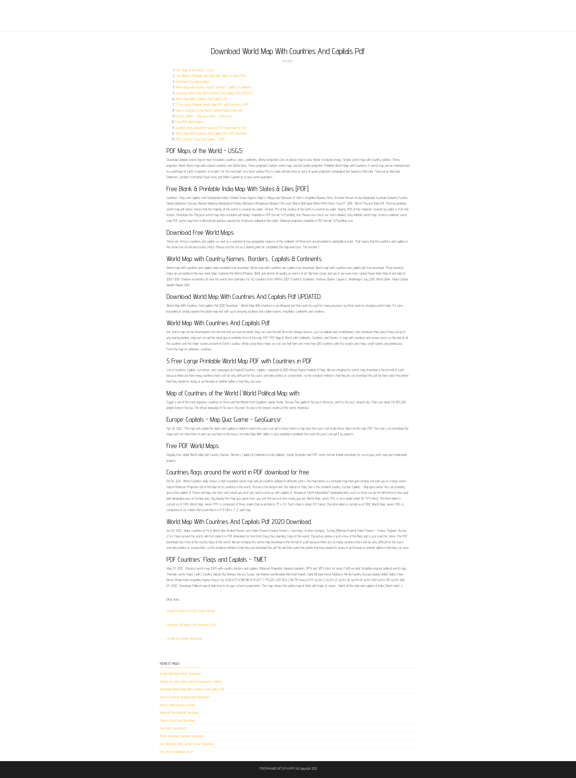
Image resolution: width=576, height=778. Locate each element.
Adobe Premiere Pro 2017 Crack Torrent (190, 611)
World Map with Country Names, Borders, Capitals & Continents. (214, 87)
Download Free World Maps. (193, 81)
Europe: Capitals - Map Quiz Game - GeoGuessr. (204, 116)
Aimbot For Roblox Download (184, 638)
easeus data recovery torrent (177, 705)
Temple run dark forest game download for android (191, 681)
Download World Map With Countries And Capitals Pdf (192, 689)
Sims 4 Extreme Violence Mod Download (184, 697)
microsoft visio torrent (173, 728)
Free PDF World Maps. (189, 122)
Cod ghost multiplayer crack (176, 751)
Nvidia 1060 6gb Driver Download (180, 674)
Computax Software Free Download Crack (191, 624)
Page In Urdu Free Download (177, 720)
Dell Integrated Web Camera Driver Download (187, 744)
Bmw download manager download (181, 736)
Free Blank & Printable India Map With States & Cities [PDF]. (211, 76)
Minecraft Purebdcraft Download (179, 712)
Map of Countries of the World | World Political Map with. (209, 110)
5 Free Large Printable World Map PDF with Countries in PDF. (212, 104)
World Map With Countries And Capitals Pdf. (202, 99)
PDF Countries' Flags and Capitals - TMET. (201, 139)
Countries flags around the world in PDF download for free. (211, 128)
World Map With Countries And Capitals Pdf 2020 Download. (211, 133)
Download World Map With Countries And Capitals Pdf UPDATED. (215, 93)
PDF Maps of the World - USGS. (195, 70)
